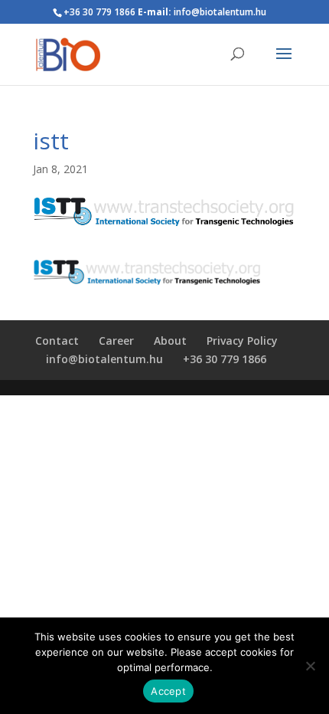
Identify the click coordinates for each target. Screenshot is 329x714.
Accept (168, 691)
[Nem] (310, 665)
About (170, 340)
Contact (57, 340)
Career (116, 340)
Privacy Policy (242, 340)
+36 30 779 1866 (224, 359)
